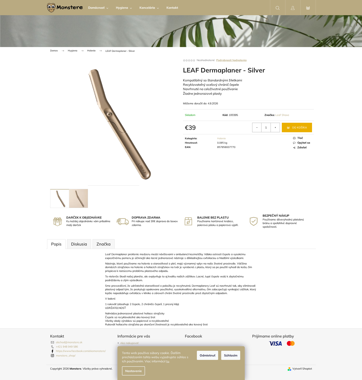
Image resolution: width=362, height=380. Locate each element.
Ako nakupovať (129, 343)
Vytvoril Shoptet (302, 368)
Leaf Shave (282, 115)
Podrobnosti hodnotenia (231, 60)
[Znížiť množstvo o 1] (256, 127)
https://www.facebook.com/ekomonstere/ (81, 351)
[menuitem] (98, 7)
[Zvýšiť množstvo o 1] (275, 127)
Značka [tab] (104, 244)
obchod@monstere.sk (69, 342)
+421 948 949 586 (67, 346)
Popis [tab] (56, 244)
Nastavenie (133, 371)
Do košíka (299, 127)
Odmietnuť (207, 355)
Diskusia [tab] (79, 244)
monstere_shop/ (65, 355)
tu (167, 361)
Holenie (221, 138)
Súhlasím (230, 355)
